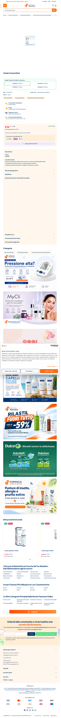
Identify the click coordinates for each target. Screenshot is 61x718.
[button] (30, 650)
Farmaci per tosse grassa (23, 603)
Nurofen (5, 589)
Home (4, 15)
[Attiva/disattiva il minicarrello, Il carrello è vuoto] (55, 5)
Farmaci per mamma (35, 578)
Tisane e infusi (6, 578)
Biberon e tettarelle (7, 576)
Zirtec (45, 589)
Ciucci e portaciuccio (35, 573)
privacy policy (31, 638)
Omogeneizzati (47, 576)
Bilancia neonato (48, 573)
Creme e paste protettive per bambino (42, 15)
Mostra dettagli (51, 366)
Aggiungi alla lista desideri (31, 143)
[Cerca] (54, 10)
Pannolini (19, 573)
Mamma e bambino (13, 15)
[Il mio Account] (53, 5)
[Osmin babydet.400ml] (20, 536)
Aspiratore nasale (34, 576)
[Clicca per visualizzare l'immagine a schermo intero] (30, 43)
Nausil (18, 589)
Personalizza (29, 371)
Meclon (32, 587)
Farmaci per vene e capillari (50, 599)
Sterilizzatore (20, 576)
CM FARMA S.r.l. (7, 715)
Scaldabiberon (6, 573)
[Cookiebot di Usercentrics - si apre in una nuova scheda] (51, 346)
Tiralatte (19, 578)
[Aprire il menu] (5, 5)
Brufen (5, 587)
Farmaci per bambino (25, 15)
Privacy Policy (38, 715)
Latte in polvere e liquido (22, 571)
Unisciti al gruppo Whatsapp (47, 634)
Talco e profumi (34, 571)
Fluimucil (19, 587)
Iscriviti (31, 634)
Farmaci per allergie (8, 603)
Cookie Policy (46, 715)
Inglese (11, 680)
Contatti (53, 1)
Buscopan (32, 589)
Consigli (45, 1)
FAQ (49, 1)
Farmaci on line (6, 599)
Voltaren (46, 587)
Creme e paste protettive (50, 578)
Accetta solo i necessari (11, 371)
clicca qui (32, 691)
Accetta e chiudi (49, 371)
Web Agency (54, 715)
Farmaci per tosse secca (36, 599)
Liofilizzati (46, 571)
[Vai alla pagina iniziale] (30, 5)
